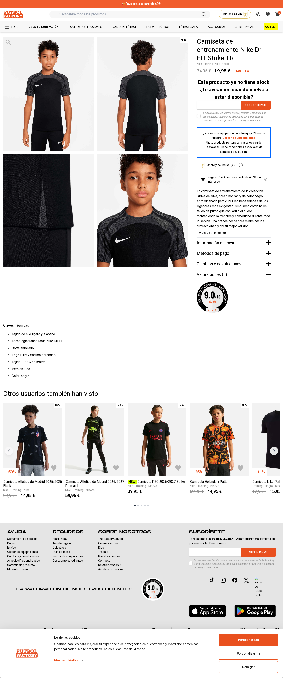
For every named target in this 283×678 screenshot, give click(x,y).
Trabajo (103, 552)
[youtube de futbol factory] (258, 587)
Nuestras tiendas (109, 556)
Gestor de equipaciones (22, 552)
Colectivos (59, 547)
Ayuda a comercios (110, 569)
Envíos (11, 547)
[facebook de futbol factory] (234, 580)
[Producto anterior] (9, 451)
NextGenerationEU (110, 565)
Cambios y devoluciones (23, 556)
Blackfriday (60, 538)
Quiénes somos (108, 543)
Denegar (248, 667)
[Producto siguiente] (274, 451)
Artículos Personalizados (23, 560)
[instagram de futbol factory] (223, 580)
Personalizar (246, 653)
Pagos (11, 543)
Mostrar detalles (66, 660)
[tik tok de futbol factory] (212, 580)
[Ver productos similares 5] (148, 505)
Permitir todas (248, 639)
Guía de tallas (61, 552)
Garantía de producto (21, 565)
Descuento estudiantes (68, 560)
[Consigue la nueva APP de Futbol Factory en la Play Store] (255, 611)
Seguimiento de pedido (22, 538)
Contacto (104, 560)
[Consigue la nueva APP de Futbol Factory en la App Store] (207, 611)
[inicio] (13, 14)
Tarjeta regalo (62, 543)
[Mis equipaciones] (258, 14)
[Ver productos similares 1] (135, 505)
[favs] (268, 14)
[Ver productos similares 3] (141, 505)
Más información (18, 569)
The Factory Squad (110, 538)
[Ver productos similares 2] (138, 505)
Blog (101, 547)
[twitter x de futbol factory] (246, 580)
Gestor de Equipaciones (238, 137)
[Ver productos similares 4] (145, 505)
